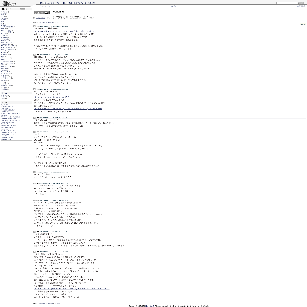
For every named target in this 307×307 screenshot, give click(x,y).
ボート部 (3, 87)
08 (52, 22)
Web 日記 (4, 89)
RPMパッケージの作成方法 (8, 125)
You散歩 (3, 18)
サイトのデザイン (6, 78)
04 (44, 22)
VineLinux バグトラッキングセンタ (11, 120)
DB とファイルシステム (8, 45)
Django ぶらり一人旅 (7, 63)
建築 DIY (3, 20)
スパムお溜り (5, 97)
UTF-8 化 (4, 51)
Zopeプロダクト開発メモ (8, 49)
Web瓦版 (302, 6)
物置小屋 (91, 3)
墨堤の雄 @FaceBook (7, 111)
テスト (3, 16)
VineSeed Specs (6, 123)
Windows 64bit (5, 58)
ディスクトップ (5, 73)
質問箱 (3, 14)
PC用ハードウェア (6, 30)
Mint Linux (4, 68)
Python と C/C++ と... (7, 47)
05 (46, 22)
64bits (3, 65)
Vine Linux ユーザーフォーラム (9, 130)
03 (43, 22)
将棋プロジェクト (80, 3)
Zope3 (3, 56)
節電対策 (3, 25)
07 (50, 22)
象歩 (173, 6)
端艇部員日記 (5, 108)
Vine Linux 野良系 (6, 32)
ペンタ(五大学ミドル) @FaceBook (10, 113)
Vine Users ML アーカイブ (8, 132)
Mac (2, 59)
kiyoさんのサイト (6, 104)
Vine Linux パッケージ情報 (8, 118)
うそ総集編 (4, 84)
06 (48, 22)
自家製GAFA (4, 37)
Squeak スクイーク (6, 61)
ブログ (58, 3)
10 (55, 22)
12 (59, 22)
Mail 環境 (4, 52)
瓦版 (70, 3)
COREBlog (4, 54)
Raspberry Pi (5, 71)
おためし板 (4, 13)
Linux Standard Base (7, 127)
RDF (23, 9)
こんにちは (4, 11)
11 (57, 22)
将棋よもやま (5, 77)
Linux (3, 28)
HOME (41, 3)
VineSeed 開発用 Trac (7, 122)
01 (39, 22)
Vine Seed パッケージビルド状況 (10, 117)
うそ (2, 82)
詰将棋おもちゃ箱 (6, 139)
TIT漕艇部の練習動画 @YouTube (10, 110)
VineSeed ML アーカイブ (8, 134)
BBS (65, 3)
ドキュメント (49, 3)
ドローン (3, 35)
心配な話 (3, 80)
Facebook (4, 115)
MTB (2, 21)
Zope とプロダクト (6, 42)
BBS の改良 (4, 39)
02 (41, 22)
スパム (4, 93)
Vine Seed (4, 40)
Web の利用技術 (6, 44)
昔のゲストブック (6, 85)
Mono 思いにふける (6, 66)
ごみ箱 (3, 98)
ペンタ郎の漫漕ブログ (7, 106)
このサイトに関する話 (7, 27)
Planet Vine (4, 129)
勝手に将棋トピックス (7, 137)
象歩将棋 (3, 75)
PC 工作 (3, 33)
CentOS (3, 70)
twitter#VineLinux (6, 136)
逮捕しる (3, 95)
